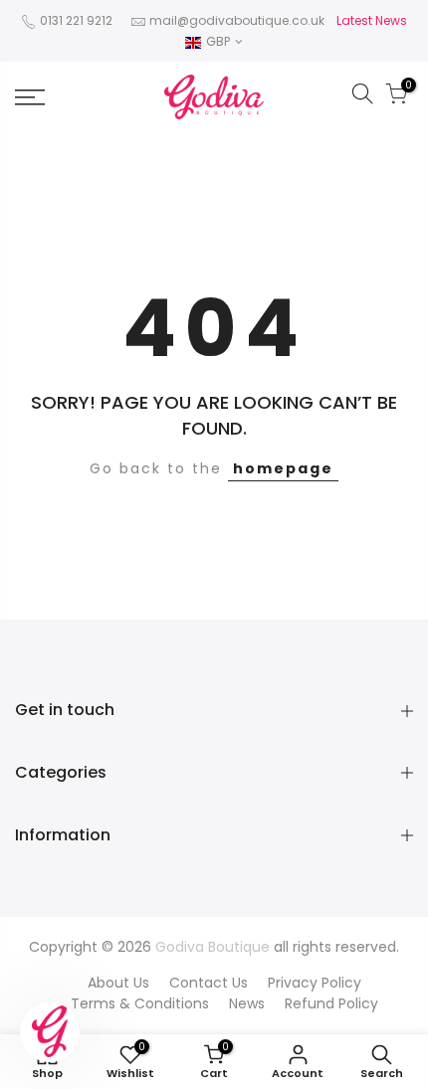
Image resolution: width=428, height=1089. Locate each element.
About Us (118, 983)
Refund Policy (331, 1003)
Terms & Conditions (140, 1003)
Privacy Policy (314, 983)
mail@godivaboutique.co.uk (236, 20)
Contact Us (208, 983)
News (247, 1003)
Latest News (371, 20)
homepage (283, 468)
